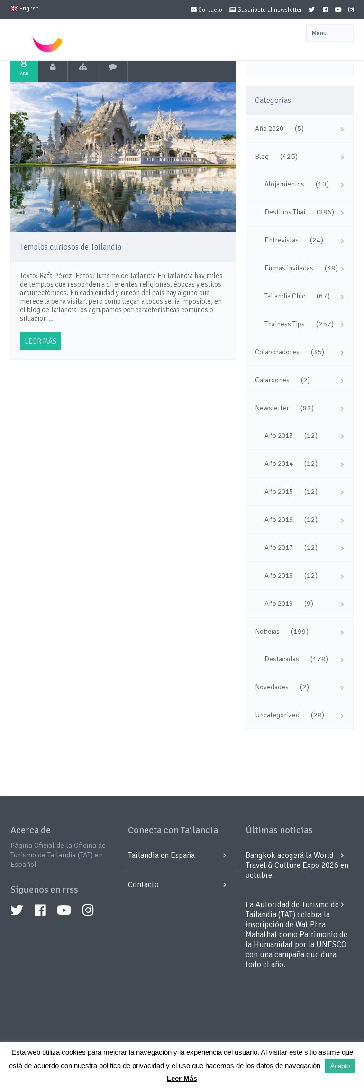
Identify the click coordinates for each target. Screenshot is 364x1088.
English (28, 8)
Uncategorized (277, 715)
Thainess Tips (284, 324)
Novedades (272, 687)
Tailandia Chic (284, 296)
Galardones (272, 380)
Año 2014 (278, 463)
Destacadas (281, 659)
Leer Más (182, 1078)
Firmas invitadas (288, 268)
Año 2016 (278, 519)
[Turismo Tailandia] (53, 67)
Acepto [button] (340, 1065)
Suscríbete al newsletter (269, 10)
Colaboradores (277, 352)
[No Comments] (113, 67)
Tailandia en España (161, 855)
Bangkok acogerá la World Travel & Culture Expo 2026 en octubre (297, 865)
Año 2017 (278, 547)
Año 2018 (278, 575)
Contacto (209, 10)
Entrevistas (281, 240)
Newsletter (272, 408)
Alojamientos (284, 184)
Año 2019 (278, 603)
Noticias (267, 631)
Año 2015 (278, 491)
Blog (262, 156)
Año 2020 (269, 128)
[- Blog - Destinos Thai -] (83, 67)
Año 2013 (278, 435)
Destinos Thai (284, 212)
